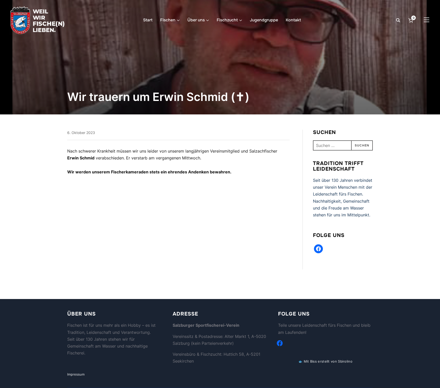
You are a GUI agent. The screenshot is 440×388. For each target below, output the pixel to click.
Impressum (76, 374)
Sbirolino (345, 361)
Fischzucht (227, 20)
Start (148, 20)
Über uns (196, 20)
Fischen (167, 20)
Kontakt (293, 20)
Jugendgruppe (264, 20)
